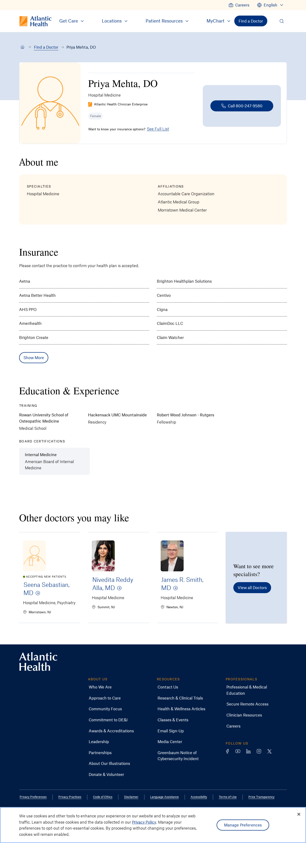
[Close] (298, 814)
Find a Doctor (46, 47)
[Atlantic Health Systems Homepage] (38, 661)
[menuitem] (239, 5)
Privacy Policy (144, 821)
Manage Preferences (243, 824)
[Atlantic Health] (22, 47)
